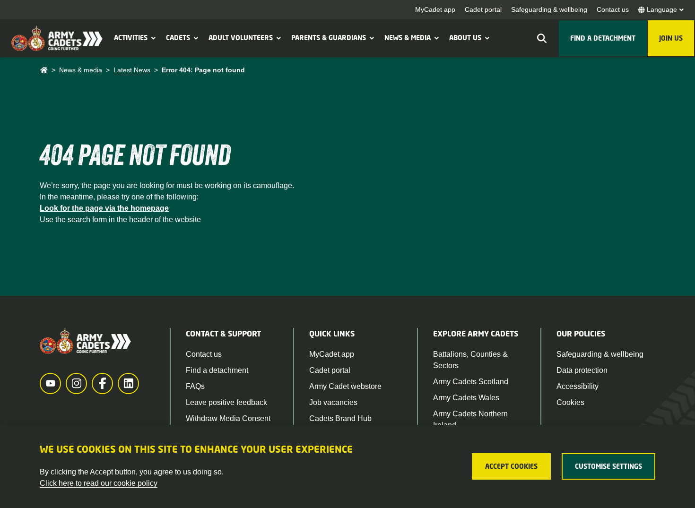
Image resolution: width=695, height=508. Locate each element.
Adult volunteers (240, 38)
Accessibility (577, 386)
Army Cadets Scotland (470, 382)
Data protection (582, 370)
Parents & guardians (328, 38)
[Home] (44, 70)
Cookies (570, 402)
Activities (131, 38)
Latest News (131, 70)
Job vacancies (333, 402)
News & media (407, 38)
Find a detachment (217, 370)
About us (465, 38)
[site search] (542, 38)
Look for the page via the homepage (104, 208)
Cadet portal (483, 9)
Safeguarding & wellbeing (549, 9)
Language (662, 9)
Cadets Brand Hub (340, 418)
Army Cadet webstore (345, 386)
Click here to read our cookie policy (98, 483)
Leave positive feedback (226, 402)
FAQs (195, 386)
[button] (152, 37)
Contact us (613, 9)
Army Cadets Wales (466, 398)
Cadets (178, 38)
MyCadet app (435, 9)
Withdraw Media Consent (228, 418)
